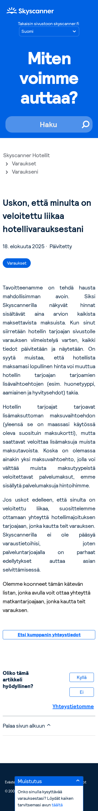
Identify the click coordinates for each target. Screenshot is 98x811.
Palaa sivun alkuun (24, 725)
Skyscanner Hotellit (26, 155)
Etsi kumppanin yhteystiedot (49, 634)
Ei (82, 692)
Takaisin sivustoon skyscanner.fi (48, 23)
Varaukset (24, 163)
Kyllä (82, 677)
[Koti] (30, 11)
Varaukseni (25, 171)
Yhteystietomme (73, 706)
